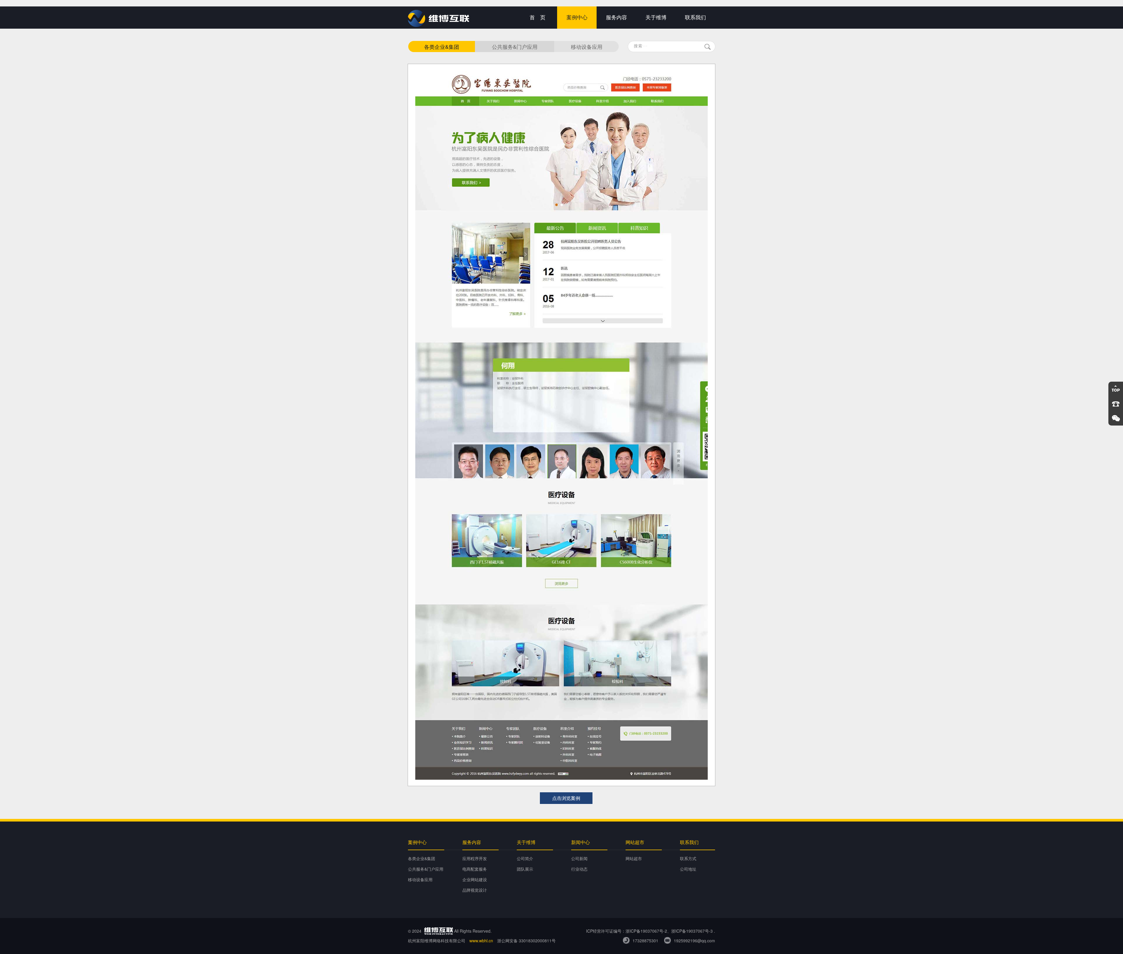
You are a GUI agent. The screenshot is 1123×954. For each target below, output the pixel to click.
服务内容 (616, 17)
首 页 (537, 17)
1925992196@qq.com (694, 940)
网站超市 (634, 858)
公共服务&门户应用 (515, 46)
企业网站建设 (474, 879)
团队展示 (525, 869)
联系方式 (688, 858)
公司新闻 (579, 858)
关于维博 (655, 17)
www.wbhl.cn (481, 940)
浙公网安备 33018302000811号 (526, 940)
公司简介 (525, 858)
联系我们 (695, 17)
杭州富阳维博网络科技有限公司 (436, 940)
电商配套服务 (474, 869)
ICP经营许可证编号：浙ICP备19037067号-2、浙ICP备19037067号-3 (649, 931)
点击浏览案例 (566, 798)
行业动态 (579, 869)
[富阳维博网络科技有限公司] (438, 25)
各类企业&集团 (441, 46)
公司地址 (688, 869)
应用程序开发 (474, 858)
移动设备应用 (586, 46)
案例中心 (577, 17)
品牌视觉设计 (474, 890)
